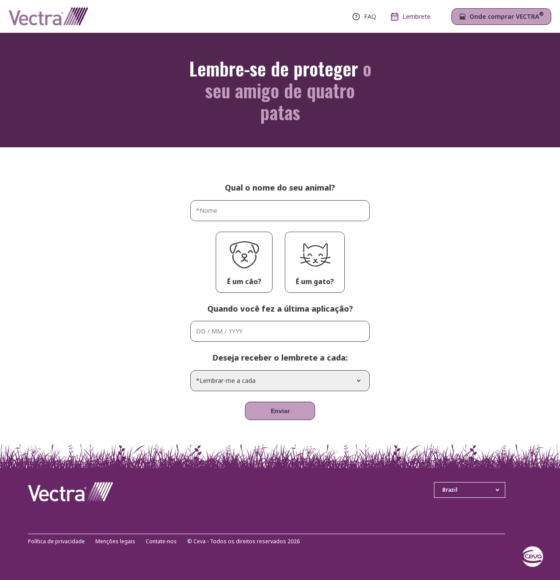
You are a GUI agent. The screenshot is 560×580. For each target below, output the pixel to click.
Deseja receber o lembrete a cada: (280, 357)
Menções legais (115, 541)
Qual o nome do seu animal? (280, 187)
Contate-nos (161, 541)
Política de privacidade (56, 541)
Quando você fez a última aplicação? (280, 308)
